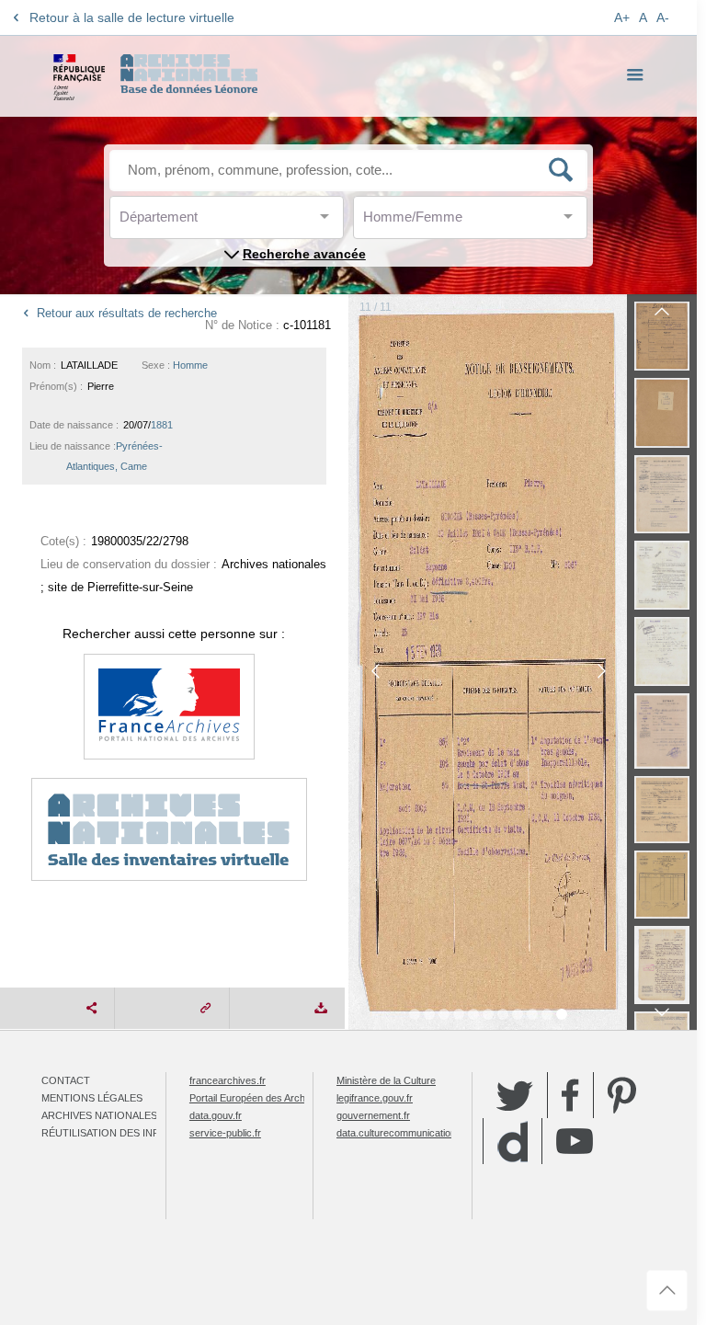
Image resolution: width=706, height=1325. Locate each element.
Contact (65, 1080)
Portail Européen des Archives (256, 1097)
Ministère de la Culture (386, 1080)
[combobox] (202, 222)
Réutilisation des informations (130, 1132)
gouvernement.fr (373, 1115)
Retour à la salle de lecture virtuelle (131, 17)
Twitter (514, 1095)
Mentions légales (91, 1097)
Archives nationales (99, 1115)
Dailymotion (512, 1141)
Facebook (570, 1095)
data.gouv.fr (215, 1115)
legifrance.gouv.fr (374, 1097)
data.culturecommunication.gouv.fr (412, 1132)
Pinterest (622, 1095)
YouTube (574, 1141)
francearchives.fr (227, 1080)
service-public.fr (225, 1132)
